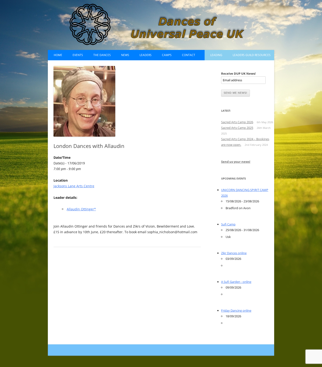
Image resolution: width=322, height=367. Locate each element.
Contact (188, 55)
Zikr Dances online (234, 253)
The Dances (102, 55)
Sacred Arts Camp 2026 (237, 122)
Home (58, 55)
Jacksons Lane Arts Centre (74, 186)
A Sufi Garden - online (236, 282)
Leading (216, 55)
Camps (167, 55)
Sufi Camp (228, 224)
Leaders (146, 55)
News (125, 55)
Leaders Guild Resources (252, 55)
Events (78, 55)
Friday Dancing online (236, 310)
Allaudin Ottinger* (81, 209)
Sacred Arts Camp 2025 (237, 128)
